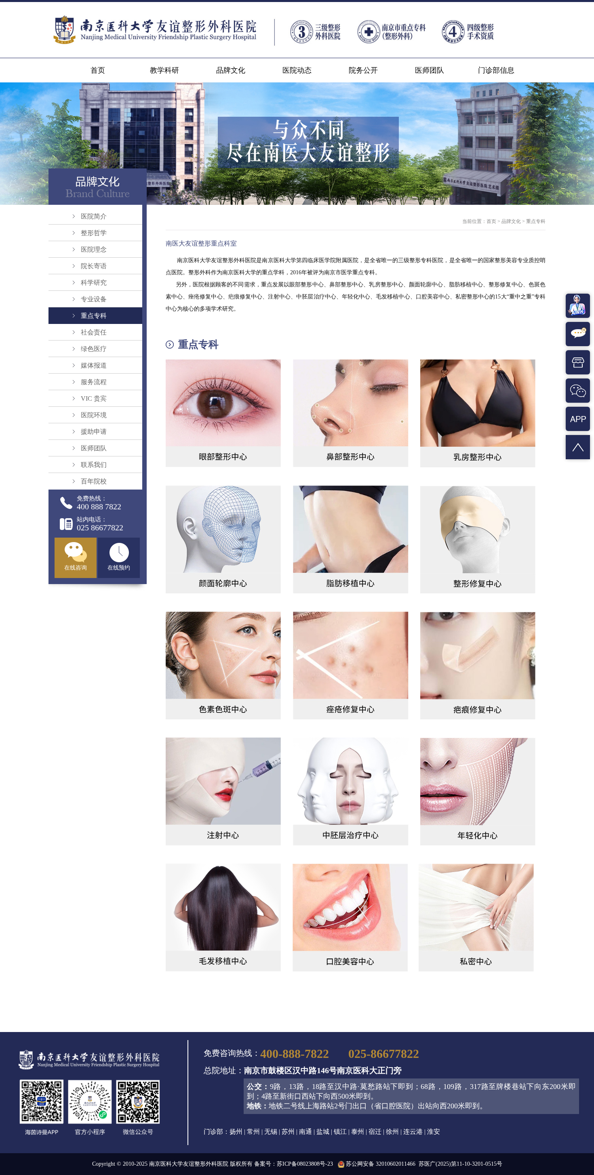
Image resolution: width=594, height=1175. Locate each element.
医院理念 (94, 249)
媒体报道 (94, 365)
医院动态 (297, 70)
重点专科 (94, 315)
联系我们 (94, 464)
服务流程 (94, 381)
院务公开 (363, 70)
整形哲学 (94, 232)
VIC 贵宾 (94, 398)
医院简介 (94, 216)
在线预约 (118, 568)
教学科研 (164, 70)
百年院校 (94, 481)
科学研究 (94, 282)
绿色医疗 (94, 348)
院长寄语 (94, 266)
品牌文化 (230, 70)
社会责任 (94, 332)
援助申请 (94, 431)
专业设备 (94, 299)
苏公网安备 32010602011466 (380, 1164)
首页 (98, 70)
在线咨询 (75, 568)
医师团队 (429, 70)
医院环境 (94, 415)
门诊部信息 (496, 70)
